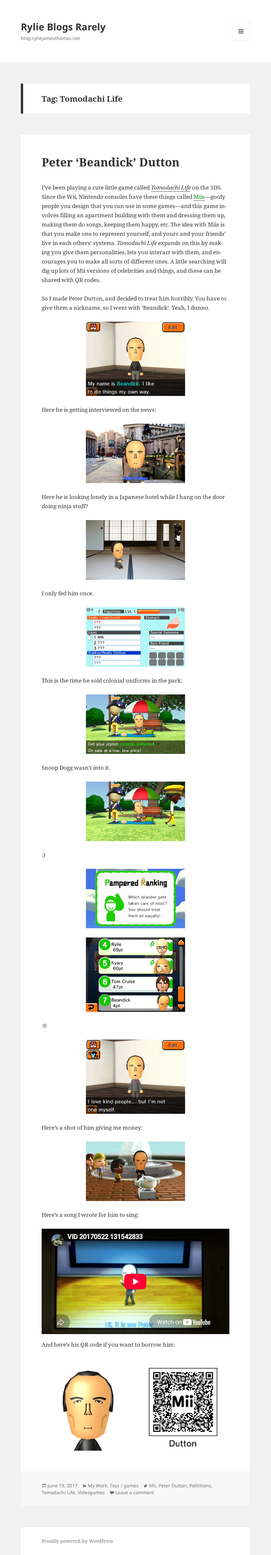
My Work (97, 1485)
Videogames (91, 1492)
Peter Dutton (173, 1485)
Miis (199, 196)
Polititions (200, 1485)
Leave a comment (134, 1492)
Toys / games (124, 1485)
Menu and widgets (241, 40)
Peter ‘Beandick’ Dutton (110, 162)
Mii (152, 1485)
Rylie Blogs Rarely (63, 26)
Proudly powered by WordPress (77, 1541)
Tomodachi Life (171, 187)
